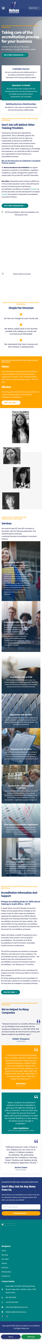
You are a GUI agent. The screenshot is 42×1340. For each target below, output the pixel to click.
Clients (4, 1263)
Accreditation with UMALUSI (15, 622)
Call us (10, 1337)
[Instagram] (7, 1316)
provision (33, 189)
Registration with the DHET (21, 715)
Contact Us (6, 1276)
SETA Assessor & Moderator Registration (21, 824)
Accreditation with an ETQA (21, 677)
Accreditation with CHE (13, 562)
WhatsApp (31, 1337)
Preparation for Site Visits (21, 749)
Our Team (5, 1259)
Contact (5, 194)
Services (5, 1255)
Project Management (21, 859)
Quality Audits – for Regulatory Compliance (21, 787)
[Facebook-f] (2, 1316)
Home (4, 1251)
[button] (3, 8)
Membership (6, 1272)
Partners (5, 1268)
